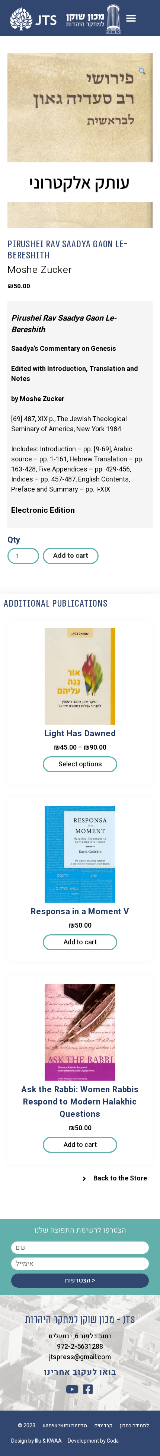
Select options (80, 764)
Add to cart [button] (80, 942)
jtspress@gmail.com (80, 1357)
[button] (131, 18)
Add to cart (70, 556)
